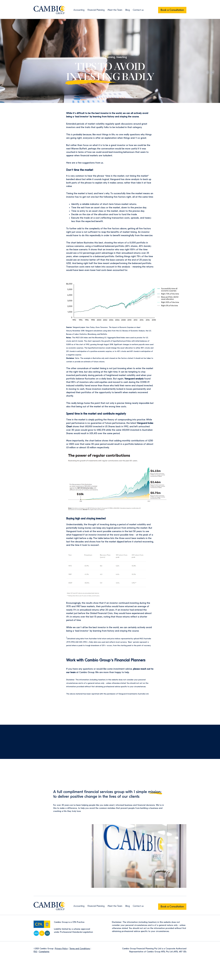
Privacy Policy (61, 948)
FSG (35, 952)
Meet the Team (115, 10)
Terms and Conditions (79, 948)
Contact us (138, 10)
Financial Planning (96, 10)
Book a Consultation (172, 10)
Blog (127, 10)
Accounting (78, 10)
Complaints (44, 952)
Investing (121, 57)
